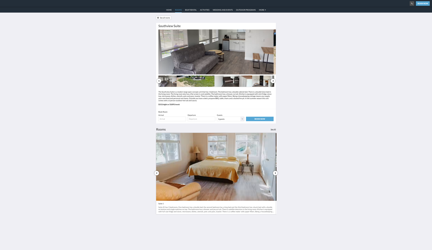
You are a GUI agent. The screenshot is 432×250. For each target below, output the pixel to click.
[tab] (206, 223)
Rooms (200, 228)
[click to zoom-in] (216, 51)
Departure (192, 115)
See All (273, 129)
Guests (219, 115)
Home (200, 226)
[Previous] (159, 81)
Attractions (202, 232)
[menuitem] (169, 10)
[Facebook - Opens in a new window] (271, 227)
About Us (201, 236)
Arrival (161, 115)
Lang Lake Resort (14, 3)
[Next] (273, 81)
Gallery (200, 230)
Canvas (271, 243)
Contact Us (202, 234)
